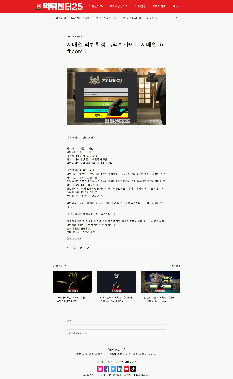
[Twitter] (113, 369)
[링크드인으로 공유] (81, 247)
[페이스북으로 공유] (68, 247)
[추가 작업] (164, 36)
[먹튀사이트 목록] (80, 18)
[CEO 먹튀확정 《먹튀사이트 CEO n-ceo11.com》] (72, 282)
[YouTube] (126, 369)
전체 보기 (176, 265)
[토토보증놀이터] (132, 18)
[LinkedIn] (119, 369)
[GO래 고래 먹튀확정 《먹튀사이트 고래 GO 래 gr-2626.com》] (116, 282)
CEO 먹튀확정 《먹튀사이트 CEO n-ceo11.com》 (71, 299)
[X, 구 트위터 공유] (74, 247)
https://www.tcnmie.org (116, 362)
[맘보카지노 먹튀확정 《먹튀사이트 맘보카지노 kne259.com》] (160, 282)
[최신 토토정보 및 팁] (106, 18)
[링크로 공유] (87, 247)
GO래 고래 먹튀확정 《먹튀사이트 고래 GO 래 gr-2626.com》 (116, 299)
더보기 (150, 18)
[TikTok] (133, 369)
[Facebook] (106, 369)
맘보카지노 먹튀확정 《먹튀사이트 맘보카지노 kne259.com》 (159, 299)
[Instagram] (100, 369)
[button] (176, 18)
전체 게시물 (59, 18)
